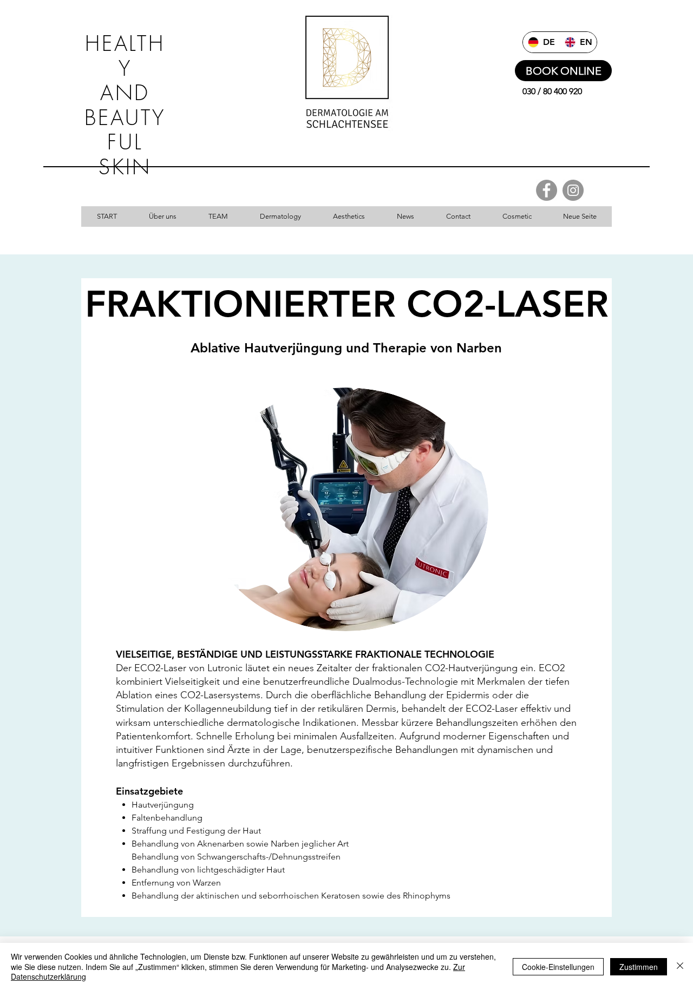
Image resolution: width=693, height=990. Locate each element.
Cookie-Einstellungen (558, 966)
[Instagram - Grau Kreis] (573, 190)
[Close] (680, 966)
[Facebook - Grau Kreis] (546, 190)
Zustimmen (638, 966)
